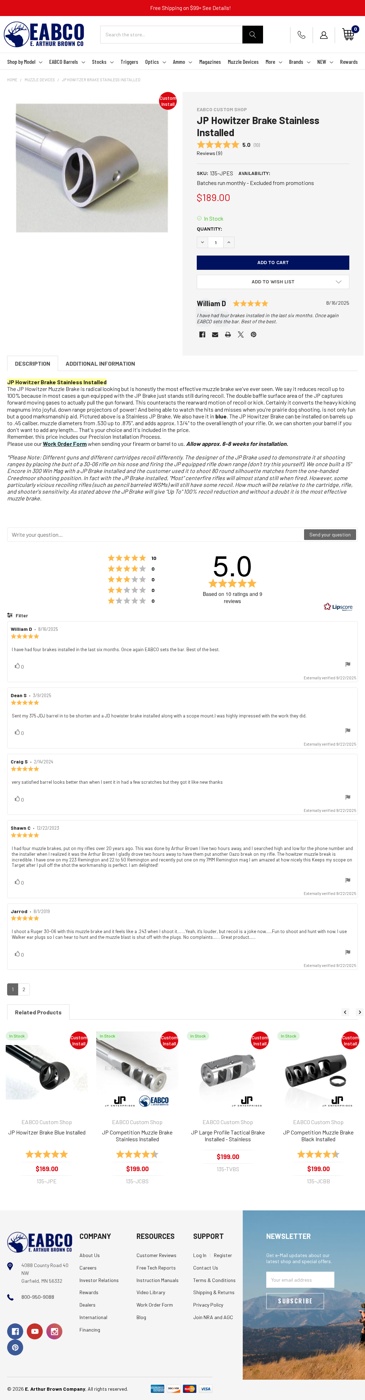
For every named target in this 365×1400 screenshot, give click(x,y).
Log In (199, 1255)
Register (223, 1255)
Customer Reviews (156, 1255)
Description (32, 363)
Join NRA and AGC (213, 1317)
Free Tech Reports (156, 1268)
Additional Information (100, 363)
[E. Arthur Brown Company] (39, 1242)
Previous (345, 1012)
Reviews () (209, 153)
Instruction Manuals (158, 1280)
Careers (88, 1268)
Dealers (87, 1305)
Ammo (179, 61)
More (270, 61)
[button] (273, 282)
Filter (21, 615)
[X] (240, 334)
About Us (89, 1255)
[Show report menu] (348, 665)
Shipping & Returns (214, 1292)
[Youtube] (35, 1331)
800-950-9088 (37, 1297)
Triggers (129, 61)
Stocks (99, 61)
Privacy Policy (208, 1305)
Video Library (151, 1292)
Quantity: (209, 229)
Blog (141, 1317)
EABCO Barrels (63, 61)
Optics (152, 61)
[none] (92, 168)
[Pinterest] (253, 334)
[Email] (215, 334)
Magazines (210, 61)
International (93, 1317)
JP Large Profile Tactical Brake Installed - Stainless (228, 1136)
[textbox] (156, 535)
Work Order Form (65, 443)
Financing (89, 1330)
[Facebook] (202, 334)
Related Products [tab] (38, 1012)
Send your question (330, 534)
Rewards (349, 61)
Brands (296, 61)
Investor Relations (99, 1280)
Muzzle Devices (243, 61)
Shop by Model (21, 61)
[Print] (227, 334)
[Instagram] (54, 1331)
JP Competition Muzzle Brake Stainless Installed (137, 1136)
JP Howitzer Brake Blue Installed (47, 1132)
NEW (321, 61)
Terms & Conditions (214, 1280)
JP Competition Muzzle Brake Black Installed (318, 1136)
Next (360, 1012)
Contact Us (205, 1268)
